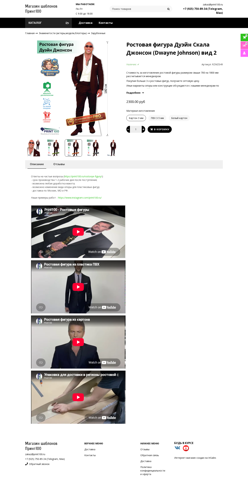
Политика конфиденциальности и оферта (152, 470)
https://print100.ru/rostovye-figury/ (83, 176)
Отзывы (144, 449)
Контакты (106, 23)
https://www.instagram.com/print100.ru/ (80, 197)
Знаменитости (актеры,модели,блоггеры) (63, 33)
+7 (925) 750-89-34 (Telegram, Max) (45, 459)
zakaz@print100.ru (213, 4)
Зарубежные (98, 33)
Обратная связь (149, 455)
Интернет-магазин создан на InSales (195, 457)
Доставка (85, 23)
